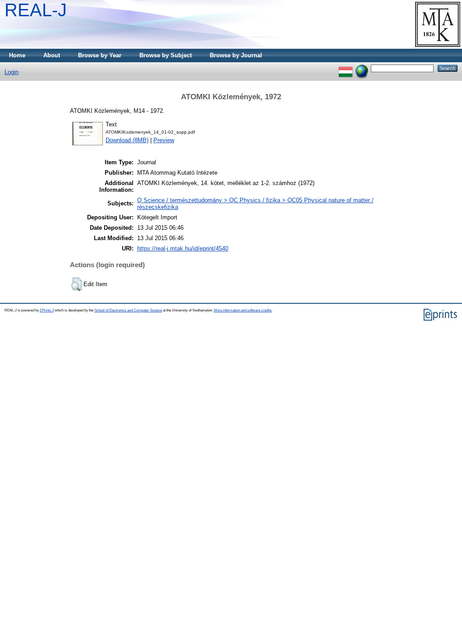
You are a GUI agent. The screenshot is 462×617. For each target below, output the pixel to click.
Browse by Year (99, 55)
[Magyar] (345, 68)
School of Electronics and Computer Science (128, 310)
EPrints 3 (47, 310)
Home (17, 55)
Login (11, 72)
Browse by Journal (236, 55)
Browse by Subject (165, 55)
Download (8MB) (127, 140)
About (51, 55)
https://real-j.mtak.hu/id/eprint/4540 (182, 248)
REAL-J (36, 10)
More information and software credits (243, 310)
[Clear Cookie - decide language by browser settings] (362, 68)
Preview (163, 140)
